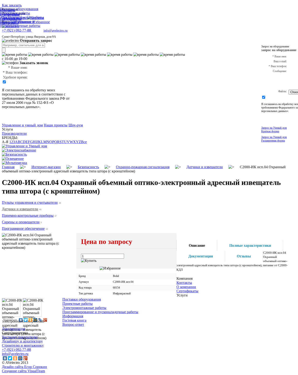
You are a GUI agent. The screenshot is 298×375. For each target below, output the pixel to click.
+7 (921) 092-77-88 (16, 350)
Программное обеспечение (23, 228)
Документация (13, 329)
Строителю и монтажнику (23, 345)
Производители (14, 133)
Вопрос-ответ (73, 324)
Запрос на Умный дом (274, 129)
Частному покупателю (19, 337)
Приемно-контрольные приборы (28, 215)
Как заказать (12, 5)
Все (84, 142)
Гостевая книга (74, 320)
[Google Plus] (45, 320)
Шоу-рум (75, 125)
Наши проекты (56, 125)
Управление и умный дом (22, 125)
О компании (186, 287)
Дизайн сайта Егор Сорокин (24, 367)
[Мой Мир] (35, 320)
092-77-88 (17, 30)
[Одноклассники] (30, 320)
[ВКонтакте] (20, 320)
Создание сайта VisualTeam (23, 371)
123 (12, 142)
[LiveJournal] (40, 320)
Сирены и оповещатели (21, 222)
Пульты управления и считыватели (30, 202)
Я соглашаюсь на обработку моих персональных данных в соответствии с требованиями (33, 94)
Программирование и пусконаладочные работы (100, 312)
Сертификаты (187, 291)
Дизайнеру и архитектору (22, 341)
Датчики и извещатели (20, 209)
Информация (72, 316)
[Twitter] (25, 320)
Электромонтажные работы (84, 308)
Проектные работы (77, 304)
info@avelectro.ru (56, 30)
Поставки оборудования (81, 299)
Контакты (184, 283)
